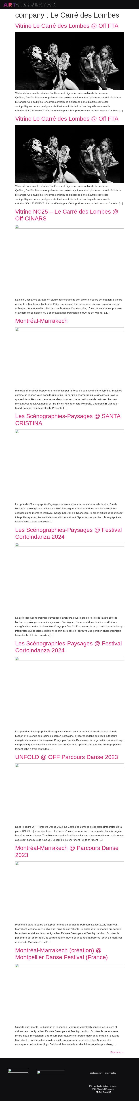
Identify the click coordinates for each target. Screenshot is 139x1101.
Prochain (117, 1052)
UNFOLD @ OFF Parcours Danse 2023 (66, 757)
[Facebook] (25, 1089)
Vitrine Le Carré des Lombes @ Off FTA (66, 25)
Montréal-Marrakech (41, 321)
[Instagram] (32, 1089)
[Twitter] (39, 1089)
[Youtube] (47, 1089)
